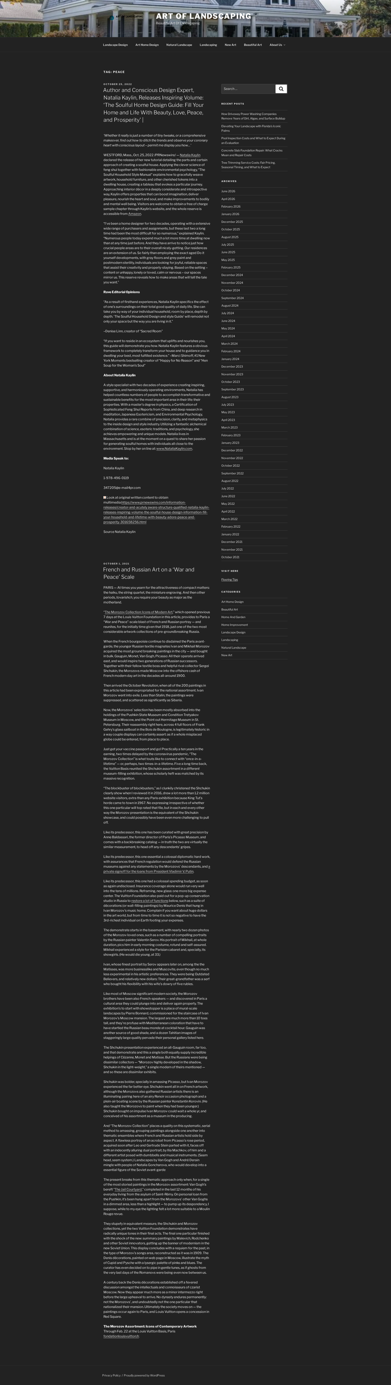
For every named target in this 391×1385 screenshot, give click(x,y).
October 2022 (230, 465)
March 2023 (229, 427)
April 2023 (228, 420)
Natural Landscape (179, 44)
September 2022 (232, 473)
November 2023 (232, 374)
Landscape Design (115, 44)
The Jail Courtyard (128, 1189)
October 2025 (230, 229)
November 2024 (232, 282)
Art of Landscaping (204, 16)
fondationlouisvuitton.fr (121, 1336)
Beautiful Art (253, 44)
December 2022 (232, 450)
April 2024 (228, 336)
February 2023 (231, 435)
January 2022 (230, 534)
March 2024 (229, 343)
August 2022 (229, 481)
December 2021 (232, 541)
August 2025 (229, 237)
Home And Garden (233, 617)
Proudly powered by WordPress (144, 1375)
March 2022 (229, 519)
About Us (276, 44)
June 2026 (228, 191)
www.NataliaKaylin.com (174, 449)
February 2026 (231, 206)
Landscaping (208, 44)
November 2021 (232, 549)
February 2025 (231, 267)
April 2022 (228, 511)
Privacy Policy (111, 1375)
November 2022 (232, 458)
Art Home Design (147, 44)
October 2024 (230, 290)
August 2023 (229, 397)
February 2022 (230, 526)
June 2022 (228, 496)
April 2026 (228, 199)
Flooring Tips (229, 579)
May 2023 (228, 412)
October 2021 (230, 557)
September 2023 (232, 389)
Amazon (134, 214)
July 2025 (227, 244)
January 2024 (230, 359)
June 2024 (228, 321)
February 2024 (231, 351)
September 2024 (232, 298)
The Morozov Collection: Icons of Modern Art (138, 612)
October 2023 (230, 381)
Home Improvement (234, 624)
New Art (230, 44)
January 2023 (230, 442)
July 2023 (227, 404)
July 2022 (227, 488)
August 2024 (229, 305)
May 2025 (228, 260)
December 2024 (232, 275)
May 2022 (228, 503)
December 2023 (232, 366)
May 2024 (228, 328)
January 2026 (230, 214)
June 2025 (228, 252)
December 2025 (232, 221)
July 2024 (227, 313)
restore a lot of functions (149, 901)
